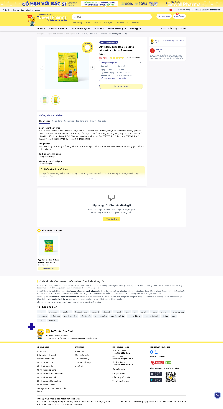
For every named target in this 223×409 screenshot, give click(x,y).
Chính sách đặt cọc (45, 362)
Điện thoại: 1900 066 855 (48, 404)
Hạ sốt (87, 23)
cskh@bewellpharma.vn (72, 404)
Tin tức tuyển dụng (120, 381)
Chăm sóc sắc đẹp (83, 362)
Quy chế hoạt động (45, 358)
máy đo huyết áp (117, 316)
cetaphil (144, 312)
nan (173, 316)
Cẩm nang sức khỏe (121, 377)
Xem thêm (159, 52)
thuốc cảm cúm (81, 312)
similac (165, 316)
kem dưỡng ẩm (101, 316)
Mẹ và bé (51, 34)
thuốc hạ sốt (66, 312)
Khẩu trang (77, 23)
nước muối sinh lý (151, 316)
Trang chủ (41, 34)
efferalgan (53, 312)
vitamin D (106, 312)
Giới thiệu (41, 351)
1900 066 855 (122, 353)
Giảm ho (97, 23)
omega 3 (118, 312)
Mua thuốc (79, 351)
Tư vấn (163, 28)
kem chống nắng (70, 316)
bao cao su (43, 316)
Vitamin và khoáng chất (66, 34)
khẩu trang (55, 316)
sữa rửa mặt (86, 316)
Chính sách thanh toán (47, 377)
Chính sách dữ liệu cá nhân (49, 381)
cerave (154, 312)
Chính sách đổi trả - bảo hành (50, 373)
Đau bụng (108, 23)
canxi (127, 312)
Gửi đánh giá (113, 219)
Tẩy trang (135, 23)
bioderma (164, 312)
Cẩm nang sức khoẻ (177, 28)
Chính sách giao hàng (46, 370)
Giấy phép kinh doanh (46, 355)
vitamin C (95, 312)
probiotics (52, 320)
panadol (42, 312)
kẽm (135, 312)
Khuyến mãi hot (119, 373)
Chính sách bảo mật (46, 384)
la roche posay (178, 312)
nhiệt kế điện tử (134, 316)
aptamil (41, 320)
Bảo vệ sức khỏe (82, 355)
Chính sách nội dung (46, 366)
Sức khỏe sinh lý (122, 23)
